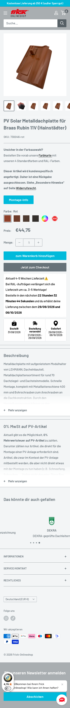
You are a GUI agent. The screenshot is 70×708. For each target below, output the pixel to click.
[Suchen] (61, 23)
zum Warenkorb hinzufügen (35, 256)
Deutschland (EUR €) (17, 599)
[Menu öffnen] (5, 13)
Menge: (8, 242)
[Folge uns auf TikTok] (12, 618)
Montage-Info (18, 200)
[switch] (8, 688)
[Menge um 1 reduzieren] (19, 242)
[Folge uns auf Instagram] (6, 618)
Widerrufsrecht (26, 188)
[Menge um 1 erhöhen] (38, 242)
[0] (63, 13)
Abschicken (35, 697)
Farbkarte (45, 155)
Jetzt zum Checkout (35, 267)
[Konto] (56, 13)
